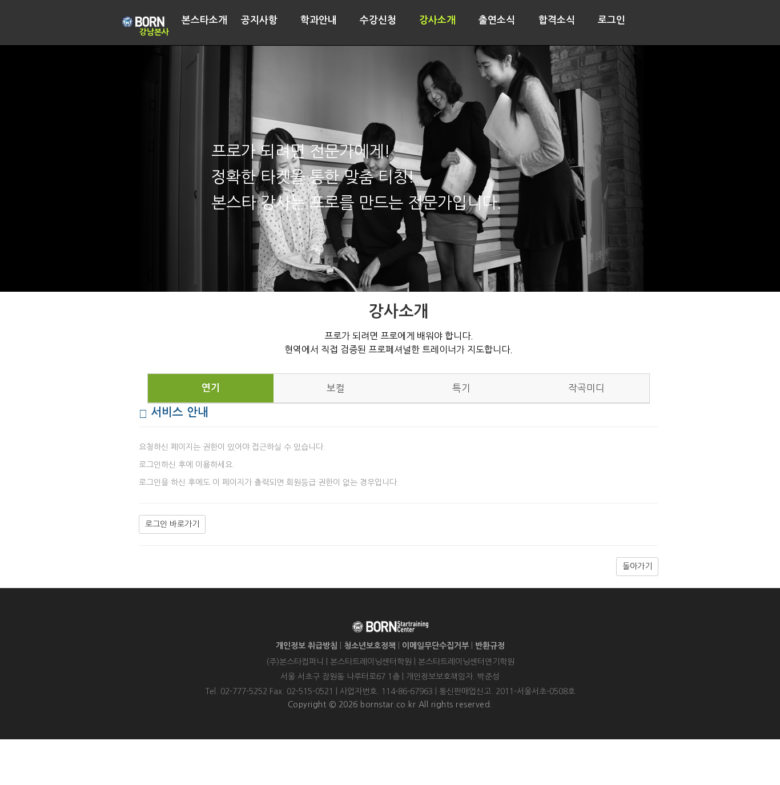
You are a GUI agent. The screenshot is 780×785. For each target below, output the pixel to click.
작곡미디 (586, 388)
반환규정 (490, 646)
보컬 (336, 388)
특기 (461, 388)
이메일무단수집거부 (435, 646)
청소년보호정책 (370, 646)
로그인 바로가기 (172, 524)
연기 (211, 388)
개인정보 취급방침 (306, 646)
